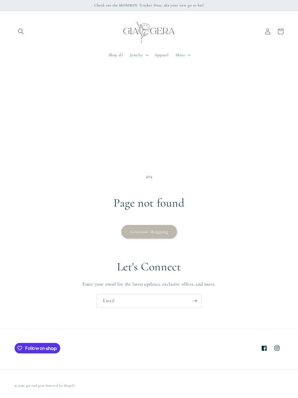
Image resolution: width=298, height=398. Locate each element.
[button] (21, 31)
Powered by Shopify (60, 386)
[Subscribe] (194, 301)
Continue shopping (149, 231)
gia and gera (35, 386)
